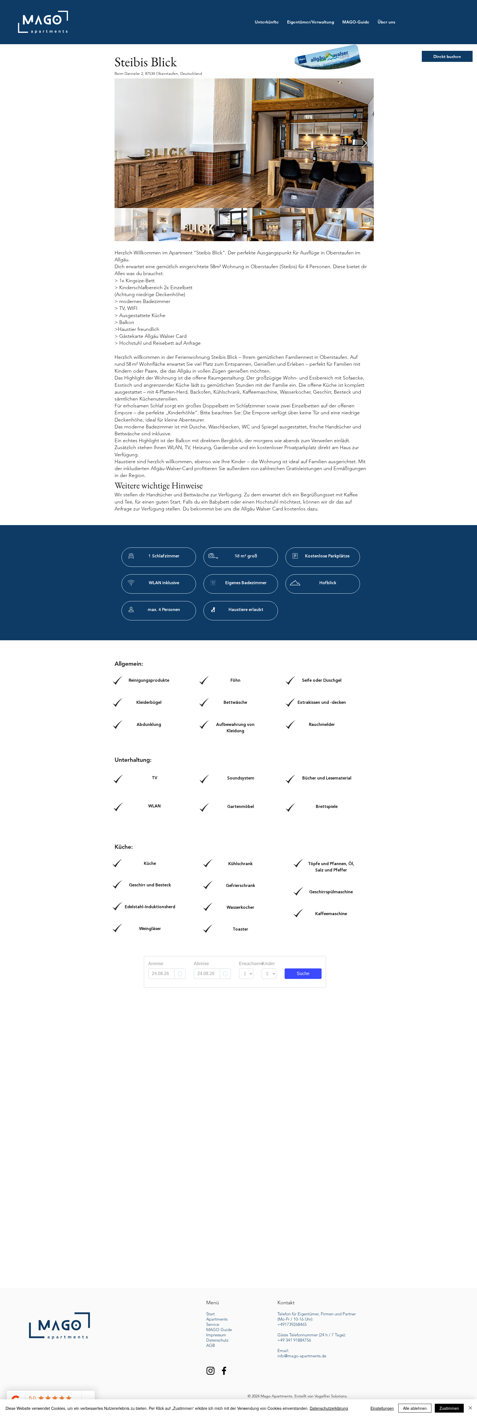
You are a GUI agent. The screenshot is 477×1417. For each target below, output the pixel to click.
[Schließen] (470, 1408)
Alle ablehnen (415, 1408)
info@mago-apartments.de (301, 1355)
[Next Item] (364, 143)
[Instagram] (210, 1370)
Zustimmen (449, 1408)
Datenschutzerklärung (329, 1408)
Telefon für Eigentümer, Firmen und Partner (316, 1313)
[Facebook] (224, 1370)
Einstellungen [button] (382, 1408)
